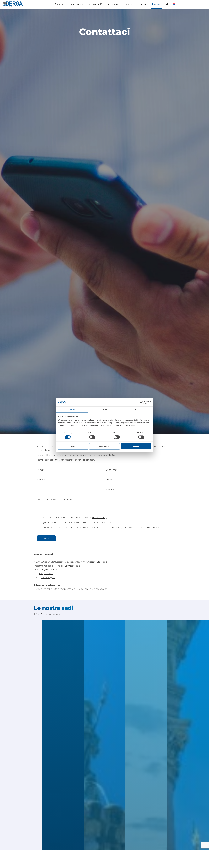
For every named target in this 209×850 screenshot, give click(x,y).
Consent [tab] (72, 409)
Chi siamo (141, 4)
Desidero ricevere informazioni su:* (54, 499)
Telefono (110, 489)
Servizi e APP (95, 4)
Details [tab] (104, 409)
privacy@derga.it (71, 565)
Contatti (156, 4)
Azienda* (41, 479)
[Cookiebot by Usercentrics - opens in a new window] (141, 402)
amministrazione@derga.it (93, 562)
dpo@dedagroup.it (50, 569)
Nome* (40, 469)
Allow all (136, 446)
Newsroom (112, 4)
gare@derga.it (47, 577)
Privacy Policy (99, 517)
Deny (73, 446)
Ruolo (109, 479)
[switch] (92, 437)
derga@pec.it (46, 573)
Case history (76, 4)
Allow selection (104, 446)
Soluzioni (60, 4)
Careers (127, 4)
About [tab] (137, 409)
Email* (40, 489)
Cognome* (111, 469)
